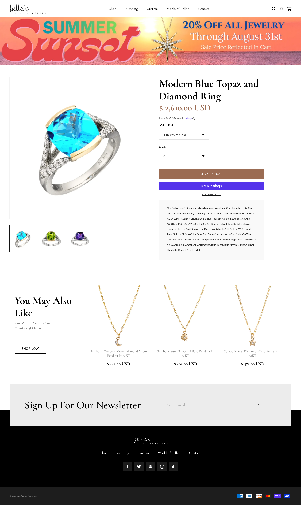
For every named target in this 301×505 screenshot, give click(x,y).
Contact (195, 453)
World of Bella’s (169, 453)
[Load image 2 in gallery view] (51, 238)
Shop (104, 453)
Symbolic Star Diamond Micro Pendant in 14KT (252, 353)
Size (162, 146)
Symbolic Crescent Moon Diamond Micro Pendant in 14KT (118, 353)
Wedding (122, 453)
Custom (143, 453)
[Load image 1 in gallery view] (22, 238)
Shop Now (30, 348)
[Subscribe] (257, 405)
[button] (113, 9)
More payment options (211, 194)
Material (167, 125)
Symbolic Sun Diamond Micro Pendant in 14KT (185, 353)
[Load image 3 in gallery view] (80, 238)
